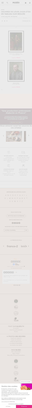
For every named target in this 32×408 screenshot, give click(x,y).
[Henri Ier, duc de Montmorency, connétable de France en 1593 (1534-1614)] (16, 51)
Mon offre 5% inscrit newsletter (16, 355)
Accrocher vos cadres (16, 345)
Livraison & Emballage (16, 343)
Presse (16, 332)
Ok (26, 230)
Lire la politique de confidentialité (8, 401)
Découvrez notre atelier (16, 122)
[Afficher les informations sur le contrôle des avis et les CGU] (24, 266)
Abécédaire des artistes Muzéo (16, 192)
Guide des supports (16, 338)
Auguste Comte (16, 84)
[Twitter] (19, 223)
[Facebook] (13, 223)
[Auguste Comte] (16, 81)
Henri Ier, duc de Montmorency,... (16, 54)
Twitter (4, 21)
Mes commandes (16, 352)
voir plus (12, 276)
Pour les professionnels (16, 330)
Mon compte (16, 353)
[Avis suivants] (31, 277)
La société (16, 328)
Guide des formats (16, 340)
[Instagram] (15, 223)
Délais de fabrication (16, 342)
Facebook (2, 21)
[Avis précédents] (1, 277)
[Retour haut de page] (2, 90)
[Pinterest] (17, 223)
